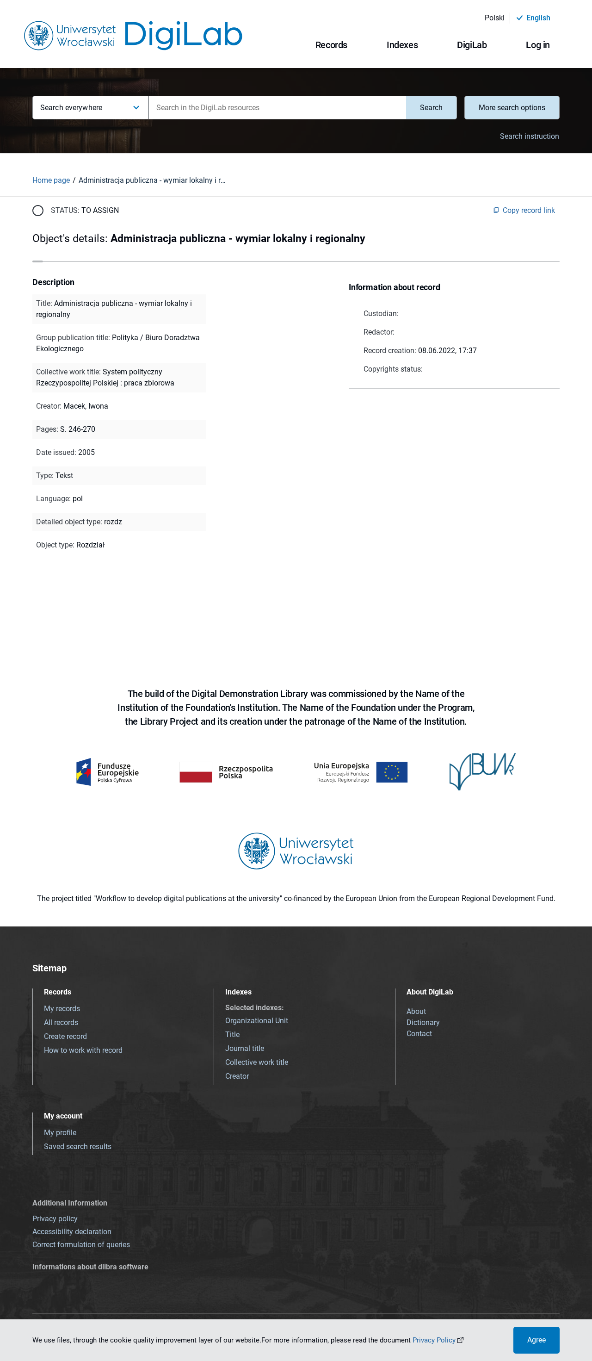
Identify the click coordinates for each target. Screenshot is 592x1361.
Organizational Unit (256, 1020)
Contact (419, 1033)
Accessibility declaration (71, 1231)
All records (61, 1022)
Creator (237, 1076)
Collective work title (256, 1062)
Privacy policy (55, 1218)
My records (62, 1008)
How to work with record (83, 1050)
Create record (65, 1036)
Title (232, 1034)
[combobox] (277, 107)
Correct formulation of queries (81, 1244)
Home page (51, 180)
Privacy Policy (434, 1340)
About (416, 1011)
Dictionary (423, 1022)
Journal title (244, 1048)
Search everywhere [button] (71, 107)
